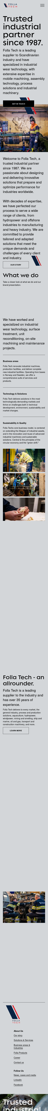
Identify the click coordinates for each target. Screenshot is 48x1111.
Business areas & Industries (22, 1046)
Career (17, 1057)
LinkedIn (18, 1079)
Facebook (18, 1084)
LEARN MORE (16, 730)
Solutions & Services (23, 1040)
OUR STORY (15, 265)
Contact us (19, 1062)
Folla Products (20, 1052)
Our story (18, 1035)
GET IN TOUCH (18, 104)
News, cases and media (25, 1075)
